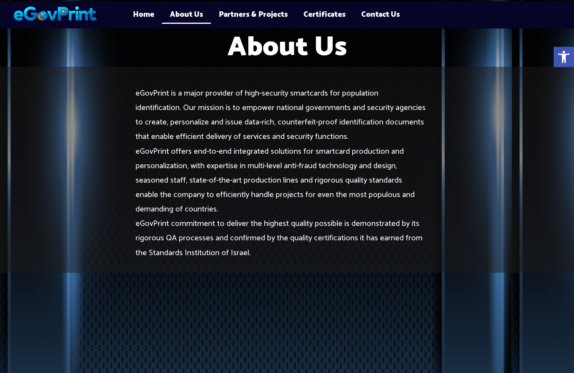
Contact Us (380, 15)
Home (143, 15)
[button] (564, 57)
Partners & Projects (253, 15)
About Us (186, 15)
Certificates (324, 15)
